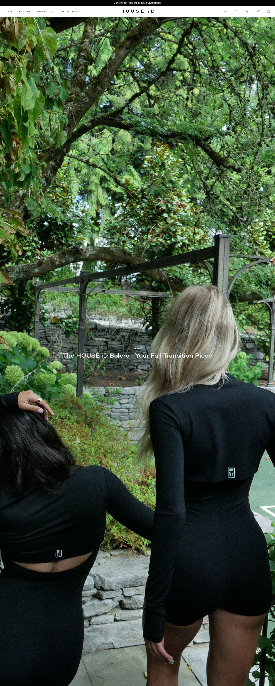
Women (41, 11)
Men (53, 11)
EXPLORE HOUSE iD (70, 11)
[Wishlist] (258, 11)
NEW (9, 11)
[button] (236, 11)
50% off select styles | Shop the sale (137, 2)
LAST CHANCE (25, 11)
